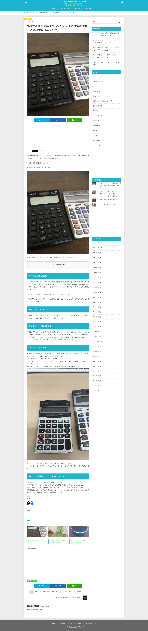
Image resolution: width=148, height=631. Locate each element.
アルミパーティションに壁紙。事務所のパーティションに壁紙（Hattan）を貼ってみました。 (110, 194)
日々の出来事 (97, 140)
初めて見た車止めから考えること (109, 199)
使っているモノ (28, 19)
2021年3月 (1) (96, 272)
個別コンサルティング (66, 8)
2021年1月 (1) (96, 277)
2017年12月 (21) (97, 390)
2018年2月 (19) (96, 381)
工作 (94, 135)
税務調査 (96, 96)
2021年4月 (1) (96, 267)
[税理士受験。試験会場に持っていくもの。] (37, 531)
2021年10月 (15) (97, 248)
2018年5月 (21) (96, 366)
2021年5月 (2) (96, 262)
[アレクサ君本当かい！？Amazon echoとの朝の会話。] (79, 531)
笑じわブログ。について (81, 8)
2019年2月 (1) (96, 321)
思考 (95, 111)
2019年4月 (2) (96, 312)
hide (63, 264)
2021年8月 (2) (96, 258)
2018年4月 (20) (96, 371)
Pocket (41, 151)
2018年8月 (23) (96, 351)
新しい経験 (97, 115)
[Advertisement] (58, 136)
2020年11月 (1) (96, 282)
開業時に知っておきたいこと (102, 101)
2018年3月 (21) (96, 376)
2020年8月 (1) (96, 287)
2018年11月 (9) (96, 336)
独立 (95, 86)
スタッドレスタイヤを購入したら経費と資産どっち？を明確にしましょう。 (110, 185)
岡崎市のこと (97, 81)
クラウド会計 (97, 76)
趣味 (95, 130)
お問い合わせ (92, 8)
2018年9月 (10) (96, 346)
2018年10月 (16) (97, 341)
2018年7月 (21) (96, 356)
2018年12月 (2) (96, 331)
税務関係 (96, 91)
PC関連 (96, 125)
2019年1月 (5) (96, 326)
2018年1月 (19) (96, 385)
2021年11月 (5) (96, 243)
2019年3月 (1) (96, 317)
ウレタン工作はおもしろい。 (108, 204)
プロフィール (55, 8)
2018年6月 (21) (96, 361)
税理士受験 (97, 106)
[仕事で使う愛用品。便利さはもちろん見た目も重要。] (58, 531)
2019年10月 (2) (96, 292)
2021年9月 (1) (96, 253)
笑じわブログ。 (74, 4)
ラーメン (96, 145)
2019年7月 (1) (96, 302)
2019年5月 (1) (96, 307)
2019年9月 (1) (96, 297)
